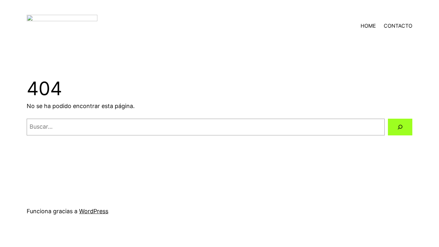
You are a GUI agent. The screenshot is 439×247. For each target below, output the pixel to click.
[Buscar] (400, 127)
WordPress (93, 211)
